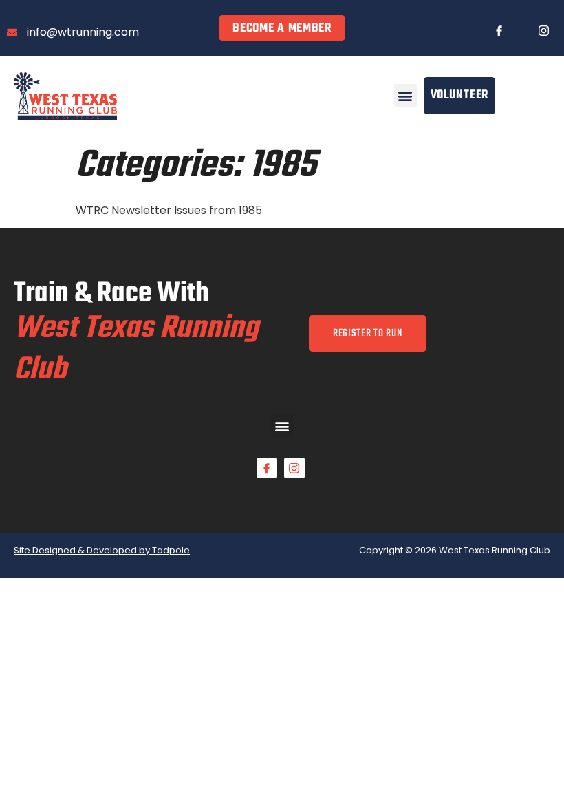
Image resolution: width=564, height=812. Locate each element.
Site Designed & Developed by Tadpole (102, 550)
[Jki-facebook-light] (498, 30)
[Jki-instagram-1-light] (543, 30)
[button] (405, 95)
